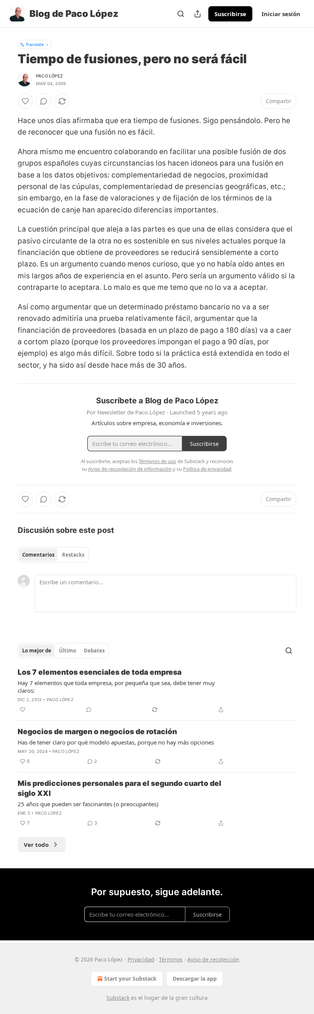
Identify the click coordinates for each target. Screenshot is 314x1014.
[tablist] (53, 554)
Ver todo (36, 844)
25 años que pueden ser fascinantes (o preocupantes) (88, 804)
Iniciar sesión (281, 14)
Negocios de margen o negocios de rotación (97, 731)
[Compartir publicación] (197, 13)
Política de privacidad (207, 468)
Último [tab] (67, 650)
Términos (171, 959)
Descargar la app (195, 978)
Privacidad (141, 959)
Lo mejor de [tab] (36, 650)
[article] (157, 690)
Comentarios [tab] (38, 554)
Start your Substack (130, 978)
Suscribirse (230, 14)
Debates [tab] (94, 650)
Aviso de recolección (213, 959)
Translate (35, 44)
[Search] (180, 13)
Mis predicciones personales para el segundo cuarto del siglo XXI (119, 788)
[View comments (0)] (43, 101)
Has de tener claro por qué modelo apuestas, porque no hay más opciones (116, 742)
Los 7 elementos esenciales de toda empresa (100, 672)
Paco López (49, 76)
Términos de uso (157, 461)
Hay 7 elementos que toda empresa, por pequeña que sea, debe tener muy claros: (116, 686)
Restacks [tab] (73, 554)
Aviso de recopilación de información (130, 468)
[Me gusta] (25, 101)
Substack (117, 997)
